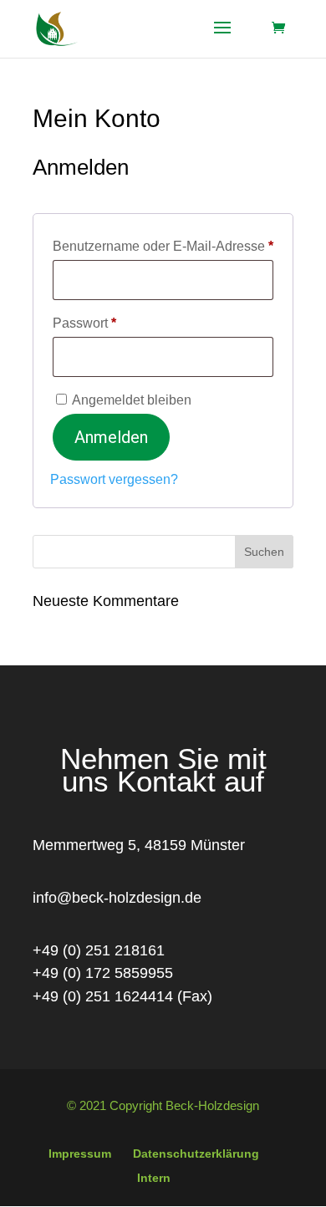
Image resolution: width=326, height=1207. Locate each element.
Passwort (118, 322)
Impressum (79, 1153)
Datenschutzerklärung (196, 1153)
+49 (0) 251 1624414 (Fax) (122, 996)
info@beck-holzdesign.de (117, 897)
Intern (154, 1177)
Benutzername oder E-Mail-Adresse (163, 245)
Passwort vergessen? (114, 479)
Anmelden (111, 437)
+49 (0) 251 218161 (99, 950)
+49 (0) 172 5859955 (103, 973)
